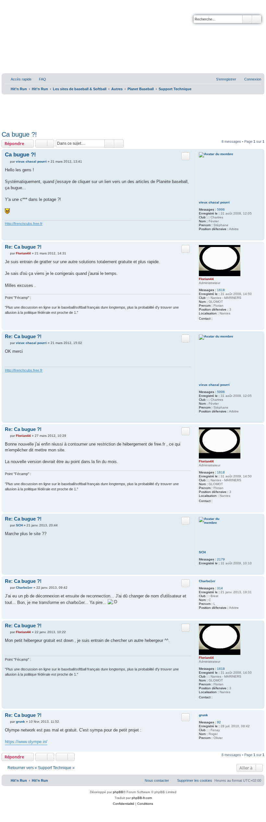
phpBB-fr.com (142, 798)
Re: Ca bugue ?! (23, 247)
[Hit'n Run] (7, 7)
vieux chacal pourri (214, 202)
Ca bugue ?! (19, 134)
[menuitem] (39, 79)
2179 (221, 559)
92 (219, 722)
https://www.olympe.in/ (26, 741)
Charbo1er (207, 581)
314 (220, 588)
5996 (221, 209)
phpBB (118, 792)
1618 (221, 290)
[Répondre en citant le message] (185, 156)
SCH (202, 552)
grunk (203, 715)
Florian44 (206, 279)
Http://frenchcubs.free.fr (23, 224)
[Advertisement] (133, 110)
